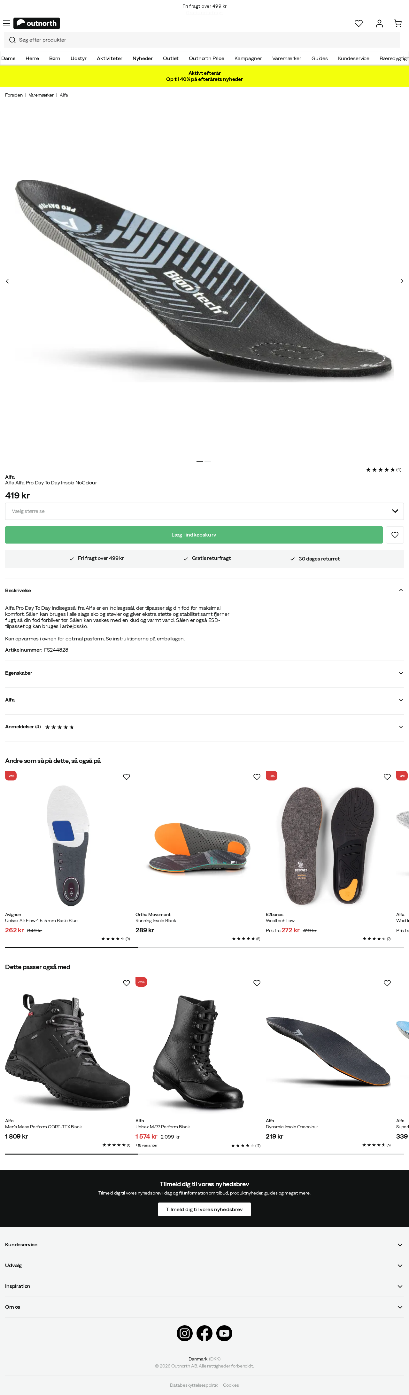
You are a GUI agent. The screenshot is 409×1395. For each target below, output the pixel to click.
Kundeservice (353, 58)
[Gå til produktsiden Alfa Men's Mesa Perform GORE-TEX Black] (67, 1052)
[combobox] (202, 40)
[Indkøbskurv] (397, 23)
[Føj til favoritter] (395, 535)
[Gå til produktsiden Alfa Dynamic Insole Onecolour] (328, 1052)
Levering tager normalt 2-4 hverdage (204, 12)
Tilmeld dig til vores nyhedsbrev (204, 1209)
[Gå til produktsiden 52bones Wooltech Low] (328, 846)
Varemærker (286, 58)
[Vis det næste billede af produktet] (401, 281)
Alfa (64, 95)
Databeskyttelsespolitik (194, 1385)
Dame (8, 58)
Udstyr (79, 58)
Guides (320, 58)
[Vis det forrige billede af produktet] (7, 281)
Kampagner (248, 58)
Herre (32, 58)
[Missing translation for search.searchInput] (10, 40)
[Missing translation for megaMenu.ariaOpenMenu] (6, 23)
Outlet (171, 58)
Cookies (231, 1385)
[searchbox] (208, 39)
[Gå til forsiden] (36, 23)
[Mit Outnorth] (379, 23)
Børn (54, 58)
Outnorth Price (206, 58)
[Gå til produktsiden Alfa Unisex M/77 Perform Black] (198, 1052)
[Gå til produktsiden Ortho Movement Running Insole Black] (198, 846)
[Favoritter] (358, 23)
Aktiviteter (109, 58)
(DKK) (205, 1358)
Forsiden (14, 95)
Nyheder (143, 58)
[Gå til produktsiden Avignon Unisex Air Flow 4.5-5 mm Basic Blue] (67, 846)
